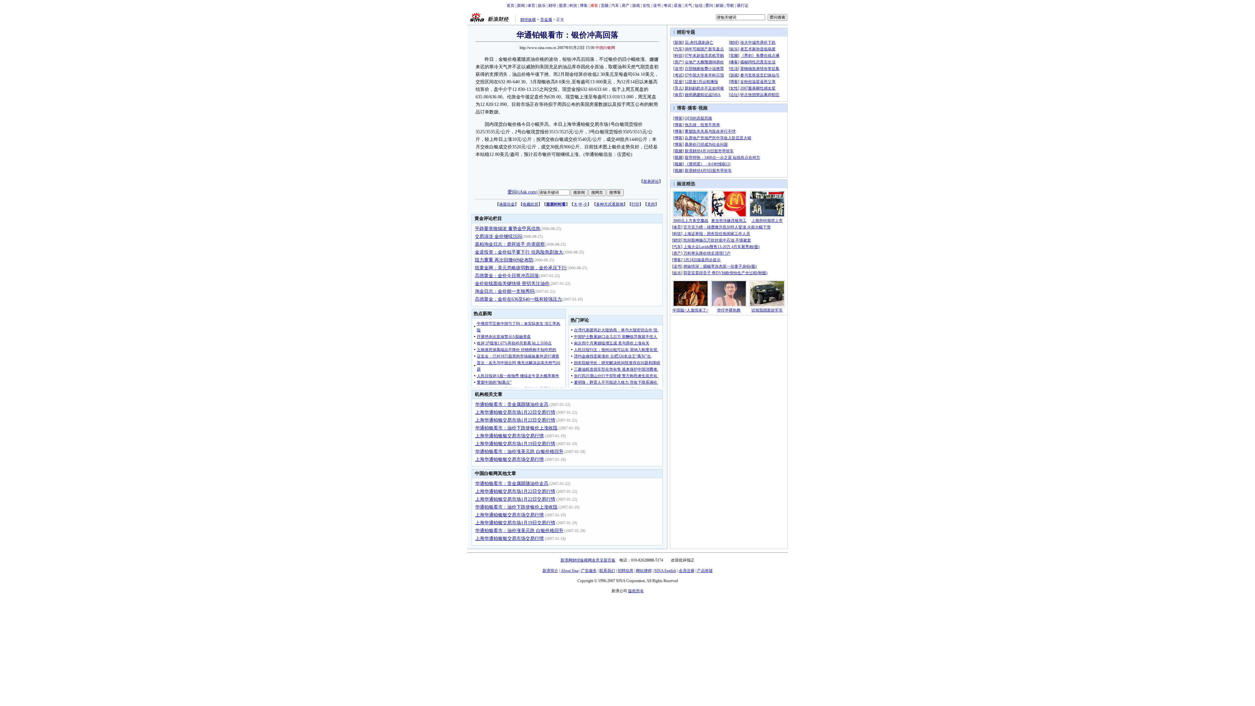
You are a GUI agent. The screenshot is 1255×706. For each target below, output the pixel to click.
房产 (625, 5)
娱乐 (542, 5)
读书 (657, 5)
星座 (678, 5)
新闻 (521, 5)
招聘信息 (625, 570)
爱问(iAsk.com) (523, 192)
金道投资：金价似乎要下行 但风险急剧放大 (519, 252)
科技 (573, 5)
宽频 (605, 5)
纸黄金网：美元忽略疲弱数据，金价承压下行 (520, 267)
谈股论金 (507, 204)
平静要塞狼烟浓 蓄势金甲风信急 (507, 228)
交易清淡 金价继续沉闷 (498, 236)
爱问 (709, 5)
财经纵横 (528, 19)
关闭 (651, 204)
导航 (730, 5)
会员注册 (686, 570)
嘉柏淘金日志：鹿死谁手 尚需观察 (510, 244)
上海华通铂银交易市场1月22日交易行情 (515, 412)
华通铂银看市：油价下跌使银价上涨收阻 (516, 428)
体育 (531, 5)
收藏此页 (530, 204)
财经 (552, 5)
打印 (635, 204)
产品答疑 (705, 570)
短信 (699, 5)
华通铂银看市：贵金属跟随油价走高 (511, 404)
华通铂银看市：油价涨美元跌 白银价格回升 (519, 451)
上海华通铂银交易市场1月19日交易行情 (515, 443)
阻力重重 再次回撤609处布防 (504, 260)
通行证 (742, 5)
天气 (688, 5)
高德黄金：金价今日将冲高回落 (507, 275)
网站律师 (644, 570)
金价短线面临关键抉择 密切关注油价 (512, 283)
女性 (646, 5)
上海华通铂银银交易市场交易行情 (509, 435)
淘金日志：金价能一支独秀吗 (504, 291)
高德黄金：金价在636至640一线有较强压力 (518, 299)
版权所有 (636, 591)
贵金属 (546, 19)
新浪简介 (550, 570)
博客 (584, 5)
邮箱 (720, 5)
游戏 (636, 5)
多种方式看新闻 (610, 204)
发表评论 (651, 181)
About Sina (569, 570)
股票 (563, 5)
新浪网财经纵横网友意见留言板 (588, 560)
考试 (667, 5)
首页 (510, 5)
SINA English (665, 570)
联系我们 (607, 570)
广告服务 (589, 570)
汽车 (615, 5)
